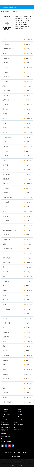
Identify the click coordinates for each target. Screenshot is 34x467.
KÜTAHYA (17, 281)
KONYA (17, 276)
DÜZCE (17, 160)
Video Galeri (5, 424)
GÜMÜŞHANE (17, 197)
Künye (10, 452)
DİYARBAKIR (17, 156)
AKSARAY (17, 58)
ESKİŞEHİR (17, 183)
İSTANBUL (17, 221)
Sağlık (20, 414)
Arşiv (14, 427)
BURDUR (17, 128)
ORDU (17, 318)
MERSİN (17, 295)
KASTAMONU (17, 249)
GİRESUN (17, 193)
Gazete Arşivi (17, 430)
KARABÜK (17, 235)
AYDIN (17, 86)
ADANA (17, 39)
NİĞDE (17, 314)
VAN (17, 388)
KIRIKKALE (17, 258)
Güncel (4, 412)
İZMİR (17, 225)
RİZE (17, 328)
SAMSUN (17, 337)
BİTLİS (17, 118)
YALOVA (17, 393)
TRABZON (17, 374)
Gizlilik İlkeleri (16, 456)
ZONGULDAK (17, 402)
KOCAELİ (17, 272)
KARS (17, 244)
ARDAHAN (17, 77)
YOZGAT (17, 397)
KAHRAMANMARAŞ (17, 230)
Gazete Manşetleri (7, 439)
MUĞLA (17, 300)
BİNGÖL (17, 114)
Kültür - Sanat (6, 414)
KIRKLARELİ (17, 262)
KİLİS (17, 267)
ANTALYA (17, 72)
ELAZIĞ (17, 170)
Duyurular (5, 409)
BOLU (17, 123)
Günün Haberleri (18, 424)
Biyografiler (4, 430)
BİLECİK (17, 109)
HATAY (17, 207)
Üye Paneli (16, 422)
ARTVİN (17, 81)
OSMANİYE (17, 323)
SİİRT (17, 341)
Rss (6, 452)
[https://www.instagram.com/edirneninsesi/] (9, 446)
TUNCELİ (17, 379)
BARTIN (17, 95)
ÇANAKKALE (17, 137)
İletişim (15, 452)
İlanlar (20, 412)
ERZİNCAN (17, 174)
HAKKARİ (17, 202)
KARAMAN (17, 239)
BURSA (17, 132)
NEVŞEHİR (17, 309)
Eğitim (20, 409)
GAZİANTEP (17, 188)
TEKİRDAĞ (17, 365)
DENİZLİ (17, 151)
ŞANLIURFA (17, 355)
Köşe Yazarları (5, 427)
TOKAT (17, 369)
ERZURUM (17, 179)
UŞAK (17, 383)
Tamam (20, 465)
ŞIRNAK (17, 360)
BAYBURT (17, 104)
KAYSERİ (17, 253)
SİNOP (17, 346)
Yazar (20, 419)
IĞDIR (17, 211)
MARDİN (17, 290)
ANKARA (17, 67)
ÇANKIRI (17, 142)
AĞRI (17, 53)
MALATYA (17, 286)
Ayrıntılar (14, 465)
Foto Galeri (4, 422)
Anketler (3, 433)
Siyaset (4, 417)
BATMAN (17, 100)
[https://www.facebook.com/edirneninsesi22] (2, 446)
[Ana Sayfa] (2, 11)
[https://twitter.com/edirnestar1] (6, 446)
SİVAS (17, 351)
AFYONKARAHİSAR (17, 49)
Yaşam (4, 419)
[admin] (13, 446)
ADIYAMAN (17, 44)
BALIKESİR (17, 91)
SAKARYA (17, 332)
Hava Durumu (7, 11)
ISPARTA (17, 216)
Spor (19, 417)
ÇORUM (17, 146)
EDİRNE (17, 165)
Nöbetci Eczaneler (7, 441)
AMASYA (17, 63)
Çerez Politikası (23, 452)
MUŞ (17, 304)
